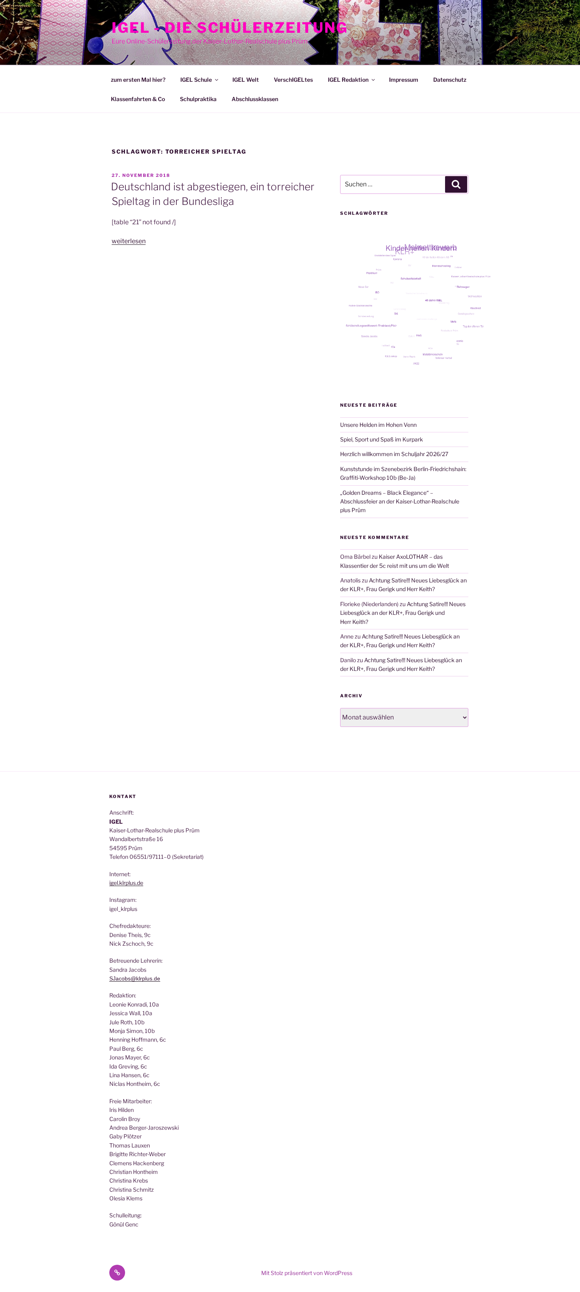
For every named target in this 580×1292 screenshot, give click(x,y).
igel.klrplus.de (126, 882)
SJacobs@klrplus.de (134, 978)
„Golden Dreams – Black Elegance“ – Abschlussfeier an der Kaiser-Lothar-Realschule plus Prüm (399, 501)
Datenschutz (449, 79)
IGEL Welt (245, 79)
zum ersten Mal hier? (138, 79)
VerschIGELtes (293, 79)
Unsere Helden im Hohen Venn (378, 424)
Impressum (403, 79)
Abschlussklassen (255, 99)
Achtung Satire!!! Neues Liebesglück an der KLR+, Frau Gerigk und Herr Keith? (403, 613)
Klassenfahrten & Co (138, 99)
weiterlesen (129, 241)
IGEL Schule (196, 79)
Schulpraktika (198, 99)
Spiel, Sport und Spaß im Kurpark (381, 439)
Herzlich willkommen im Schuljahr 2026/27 (394, 454)
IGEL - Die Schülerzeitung (230, 27)
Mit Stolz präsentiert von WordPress (306, 1272)
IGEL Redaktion (348, 79)
